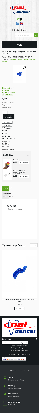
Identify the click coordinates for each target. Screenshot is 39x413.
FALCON (11, 149)
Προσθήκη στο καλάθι (8, 116)
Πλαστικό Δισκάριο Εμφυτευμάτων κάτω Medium (11, 89)
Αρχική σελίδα (6, 57)
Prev (28, 154)
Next (28, 155)
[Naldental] (19, 9)
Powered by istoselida (22, 371)
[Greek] (18, 23)
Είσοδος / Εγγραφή (20, 30)
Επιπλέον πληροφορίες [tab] (6, 194)
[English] (21, 23)
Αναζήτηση (36, 35)
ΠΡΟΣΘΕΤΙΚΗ (18, 57)
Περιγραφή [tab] (6, 188)
